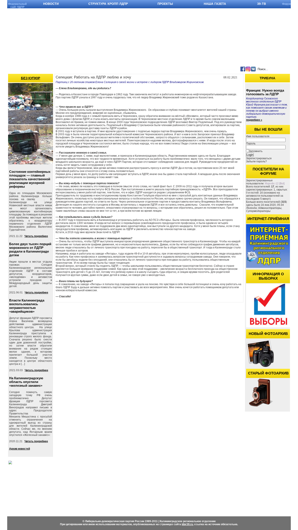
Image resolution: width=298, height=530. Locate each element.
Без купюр (30, 78)
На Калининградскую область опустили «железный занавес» (26, 381)
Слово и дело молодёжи (191, 498)
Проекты (220, 497)
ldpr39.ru (187, 524)
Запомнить (255, 151)
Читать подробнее (36, 236)
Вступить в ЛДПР (100, 489)
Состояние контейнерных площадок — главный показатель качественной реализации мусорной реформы (29, 179)
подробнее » (254, 119)
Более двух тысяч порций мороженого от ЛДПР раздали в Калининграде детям (30, 249)
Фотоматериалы (59, 489)
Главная (220, 480)
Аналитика (183, 489)
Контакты (221, 506)
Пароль (250, 143)
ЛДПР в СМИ (185, 494)
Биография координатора (144, 480)
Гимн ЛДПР (96, 485)
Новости (54, 480)
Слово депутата (186, 485)
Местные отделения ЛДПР (232, 493)
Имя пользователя (257, 136)
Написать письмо (139, 489)
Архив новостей (19, 448)
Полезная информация (230, 502)
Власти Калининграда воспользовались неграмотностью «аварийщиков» (26, 305)
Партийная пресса (187, 480)
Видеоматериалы (60, 485)
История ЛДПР (98, 494)
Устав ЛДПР (96, 480)
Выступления (136, 485)
